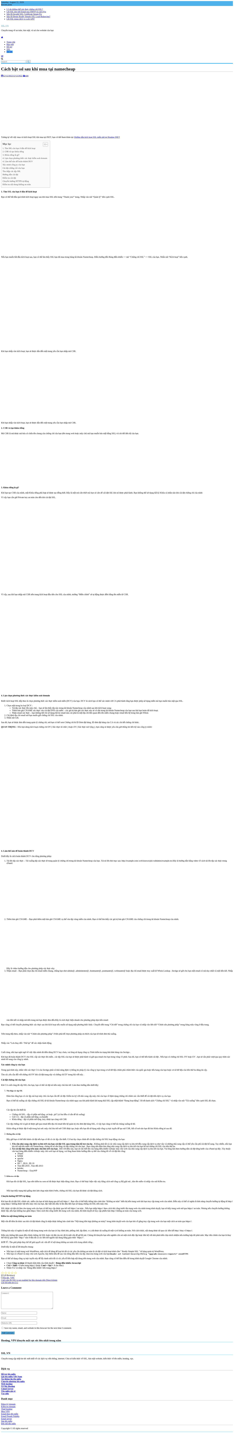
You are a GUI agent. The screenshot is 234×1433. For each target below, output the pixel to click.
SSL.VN (5, 26)
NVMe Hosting (8, 1386)
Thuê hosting (6, 1409)
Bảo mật (10, 44)
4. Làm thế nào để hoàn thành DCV (18, 161)
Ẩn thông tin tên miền (11, 1379)
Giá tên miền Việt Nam (11, 1376)
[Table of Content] (45, 144)
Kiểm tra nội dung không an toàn (17, 184)
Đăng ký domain (8, 1404)
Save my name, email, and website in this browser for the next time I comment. (38, 1328)
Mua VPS (5, 1411)
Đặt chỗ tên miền (8, 1423)
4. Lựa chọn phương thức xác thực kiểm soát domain (25, 158)
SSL (8, 49)
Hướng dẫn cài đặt (10, 174)
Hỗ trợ (9, 47)
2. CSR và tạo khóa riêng (13, 151)
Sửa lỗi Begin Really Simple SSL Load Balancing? (28, 16)
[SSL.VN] (2, 37)
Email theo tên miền (9, 1414)
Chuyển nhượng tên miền (13, 1381)
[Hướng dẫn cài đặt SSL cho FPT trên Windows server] (2, 56)
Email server (6, 1419)
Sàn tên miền (6, 1421)
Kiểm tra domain (8, 1406)
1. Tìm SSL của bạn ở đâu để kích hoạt (19, 148)
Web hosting (6, 1384)
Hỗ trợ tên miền (8, 1374)
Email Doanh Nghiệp (10, 1416)
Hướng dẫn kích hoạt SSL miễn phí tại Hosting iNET (97, 137)
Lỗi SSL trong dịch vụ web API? (20, 19)
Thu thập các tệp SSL (12, 171)
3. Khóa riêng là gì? (11, 155)
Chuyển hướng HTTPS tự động (16, 181)
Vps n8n (5, 1393)
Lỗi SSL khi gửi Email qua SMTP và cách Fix (26, 12)
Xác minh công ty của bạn (14, 164)
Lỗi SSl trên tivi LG (9, 1282)
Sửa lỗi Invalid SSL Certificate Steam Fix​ (24, 14)
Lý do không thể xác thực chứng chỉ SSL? (24, 9)
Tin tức (9, 52)
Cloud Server (7, 1389)
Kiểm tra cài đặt (9, 178)
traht (26, 76)
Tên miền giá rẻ (8, 1391)
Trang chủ (10, 42)
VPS (12, 1278)
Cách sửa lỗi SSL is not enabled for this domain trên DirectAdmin (29, 1280)
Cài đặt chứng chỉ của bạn (14, 168)
